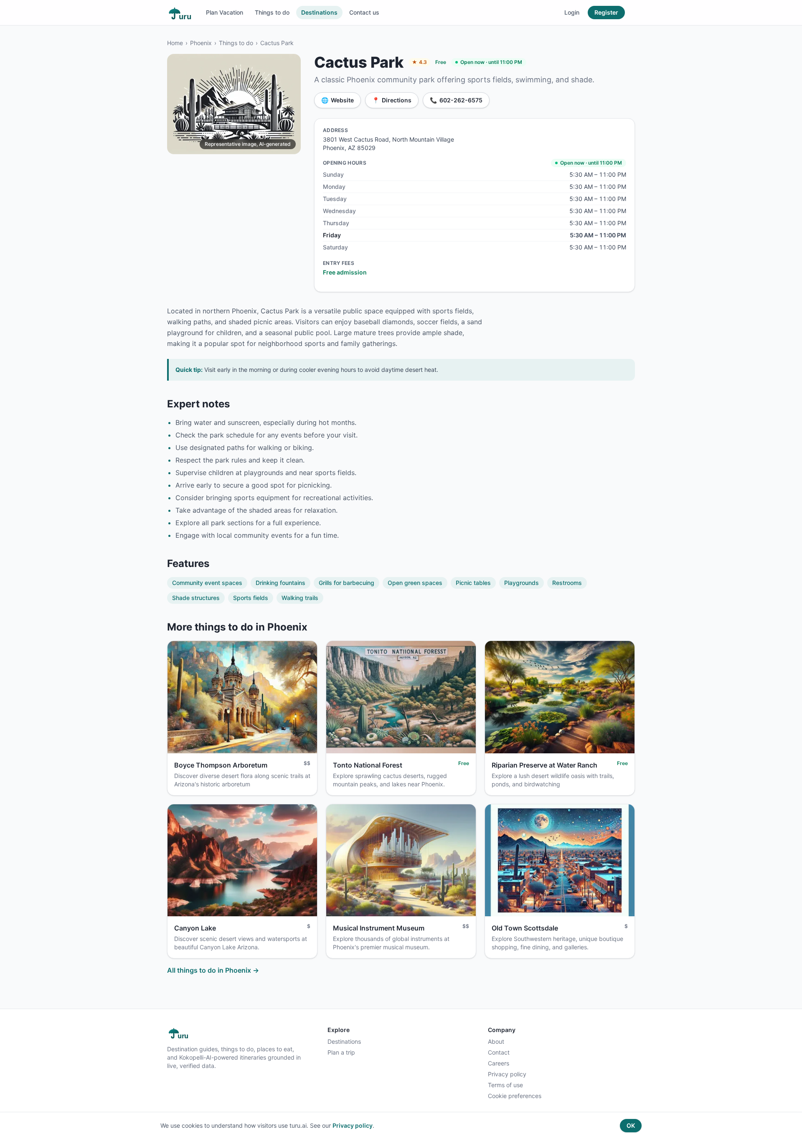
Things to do (272, 12)
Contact (499, 1052)
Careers (498, 1063)
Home (175, 42)
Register (606, 12)
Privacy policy (507, 1074)
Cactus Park (277, 42)
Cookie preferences (514, 1095)
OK (631, 1125)
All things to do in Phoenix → (213, 970)
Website (337, 100)
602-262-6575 (456, 100)
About (496, 1041)
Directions (391, 100)
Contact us (364, 12)
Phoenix (201, 42)
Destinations (319, 12)
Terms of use (505, 1084)
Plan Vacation (224, 12)
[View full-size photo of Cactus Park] (234, 104)
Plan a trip (341, 1052)
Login (571, 12)
